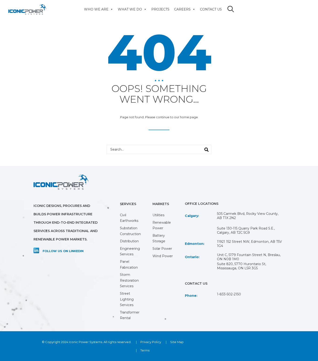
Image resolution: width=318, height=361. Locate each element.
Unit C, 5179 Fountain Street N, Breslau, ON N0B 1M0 (249, 257)
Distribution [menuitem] (129, 241)
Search (204, 148)
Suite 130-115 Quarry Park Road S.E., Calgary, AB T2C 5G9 (246, 230)
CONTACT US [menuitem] (211, 9)
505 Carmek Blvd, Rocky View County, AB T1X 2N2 (247, 216)
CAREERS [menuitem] (182, 9)
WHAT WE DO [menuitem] (130, 9)
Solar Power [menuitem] (162, 248)
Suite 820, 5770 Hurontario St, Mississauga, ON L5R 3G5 (241, 266)
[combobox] (159, 149)
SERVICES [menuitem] (128, 204)
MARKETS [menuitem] (160, 204)
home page (189, 117)
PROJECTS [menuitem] (160, 9)
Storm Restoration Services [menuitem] (129, 280)
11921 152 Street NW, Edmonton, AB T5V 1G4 (249, 244)
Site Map (177, 342)
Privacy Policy (150, 342)
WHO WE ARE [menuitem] (96, 9)
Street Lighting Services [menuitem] (127, 299)
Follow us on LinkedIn (63, 251)
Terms (144, 350)
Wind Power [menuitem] (162, 256)
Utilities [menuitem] (158, 215)
